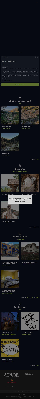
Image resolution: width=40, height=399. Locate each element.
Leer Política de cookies (26, 199)
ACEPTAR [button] (17, 201)
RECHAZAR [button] (22, 201)
